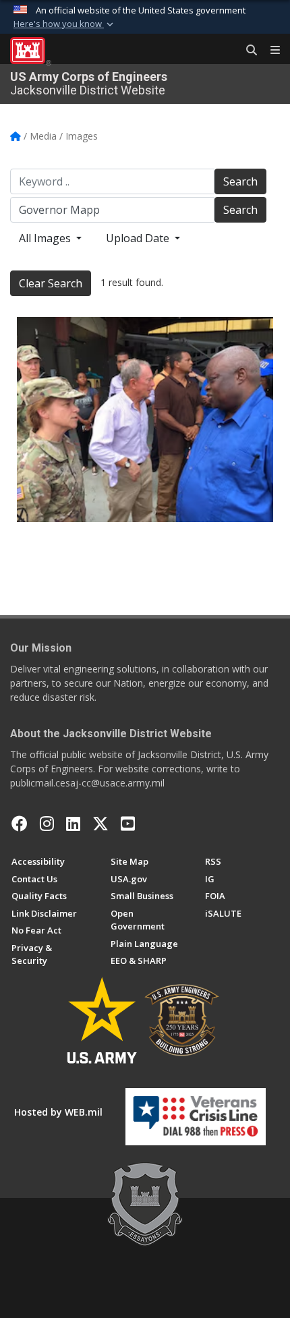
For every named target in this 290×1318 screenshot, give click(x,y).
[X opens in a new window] (100, 823)
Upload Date (139, 238)
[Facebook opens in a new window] (19, 823)
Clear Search (50, 283)
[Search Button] (247, 50)
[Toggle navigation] (270, 50)
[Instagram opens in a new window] (47, 823)
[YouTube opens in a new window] (128, 823)
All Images (46, 238)
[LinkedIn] (73, 823)
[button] (64, 24)
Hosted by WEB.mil (58, 1112)
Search (240, 181)
